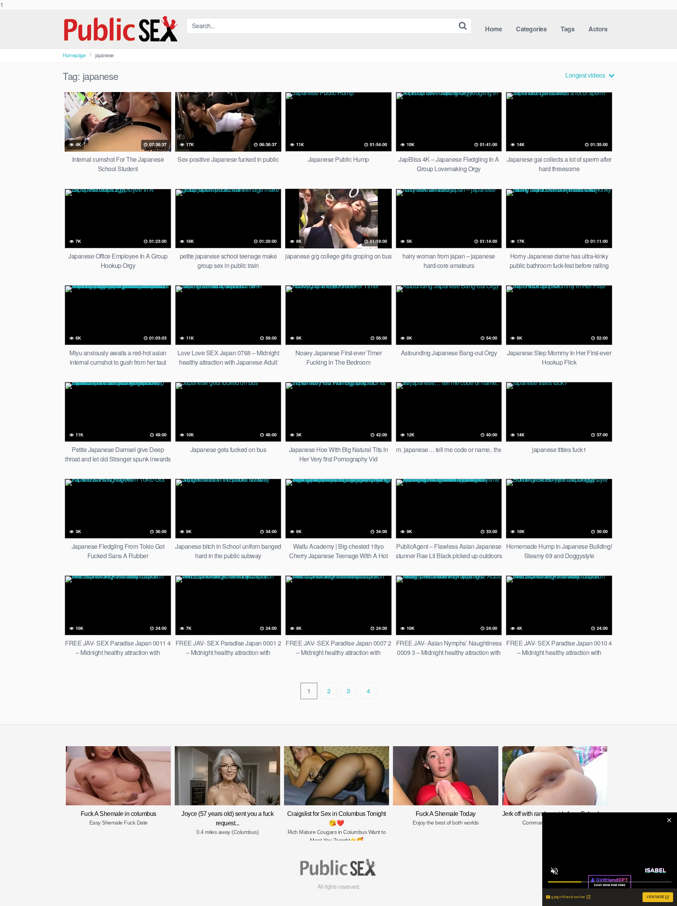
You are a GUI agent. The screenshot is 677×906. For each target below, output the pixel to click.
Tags (567, 28)
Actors (597, 28)
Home (493, 28)
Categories (531, 28)
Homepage (74, 55)
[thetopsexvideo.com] (121, 29)
